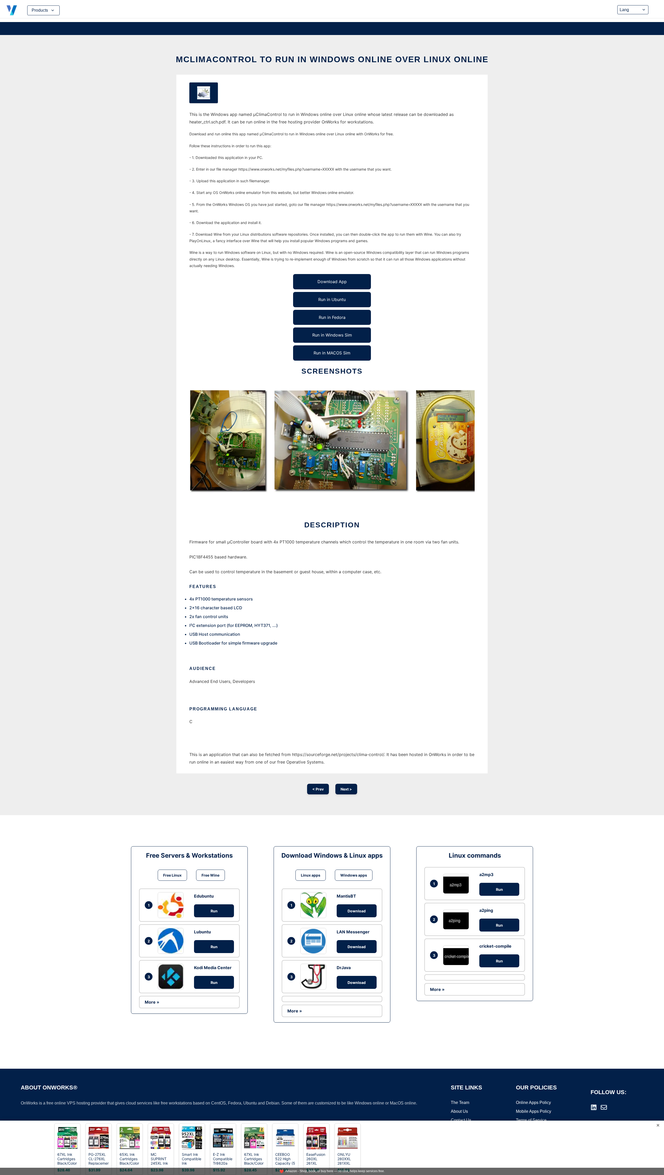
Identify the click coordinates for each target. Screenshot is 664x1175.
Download (357, 911)
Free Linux (172, 875)
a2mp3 (486, 874)
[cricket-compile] (457, 955)
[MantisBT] (314, 905)
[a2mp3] (457, 884)
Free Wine (210, 875)
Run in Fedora (332, 317)
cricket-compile (495, 946)
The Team (460, 1102)
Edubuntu (204, 896)
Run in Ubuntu (332, 299)
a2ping (486, 910)
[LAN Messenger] (314, 941)
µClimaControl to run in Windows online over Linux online (332, 59)
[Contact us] (604, 1107)
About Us (459, 1111)
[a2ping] (457, 919)
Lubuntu (202, 931)
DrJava (344, 967)
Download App (332, 281)
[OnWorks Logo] (12, 10)
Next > (346, 789)
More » (152, 1002)
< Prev (318, 789)
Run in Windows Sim (332, 335)
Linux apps (310, 875)
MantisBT (346, 896)
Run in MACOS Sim (332, 352)
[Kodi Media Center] (172, 977)
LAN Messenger (353, 931)
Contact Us (461, 1120)
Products (40, 10)
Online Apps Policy (533, 1102)
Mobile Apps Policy (533, 1111)
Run (214, 911)
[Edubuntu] (172, 905)
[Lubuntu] (172, 941)
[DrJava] (314, 977)
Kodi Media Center (213, 967)
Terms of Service (531, 1120)
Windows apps (353, 875)
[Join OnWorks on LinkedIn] (594, 1107)
